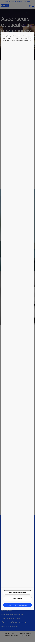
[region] (17, 321)
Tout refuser (17, 599)
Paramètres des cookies (17, 592)
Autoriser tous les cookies (17, 605)
